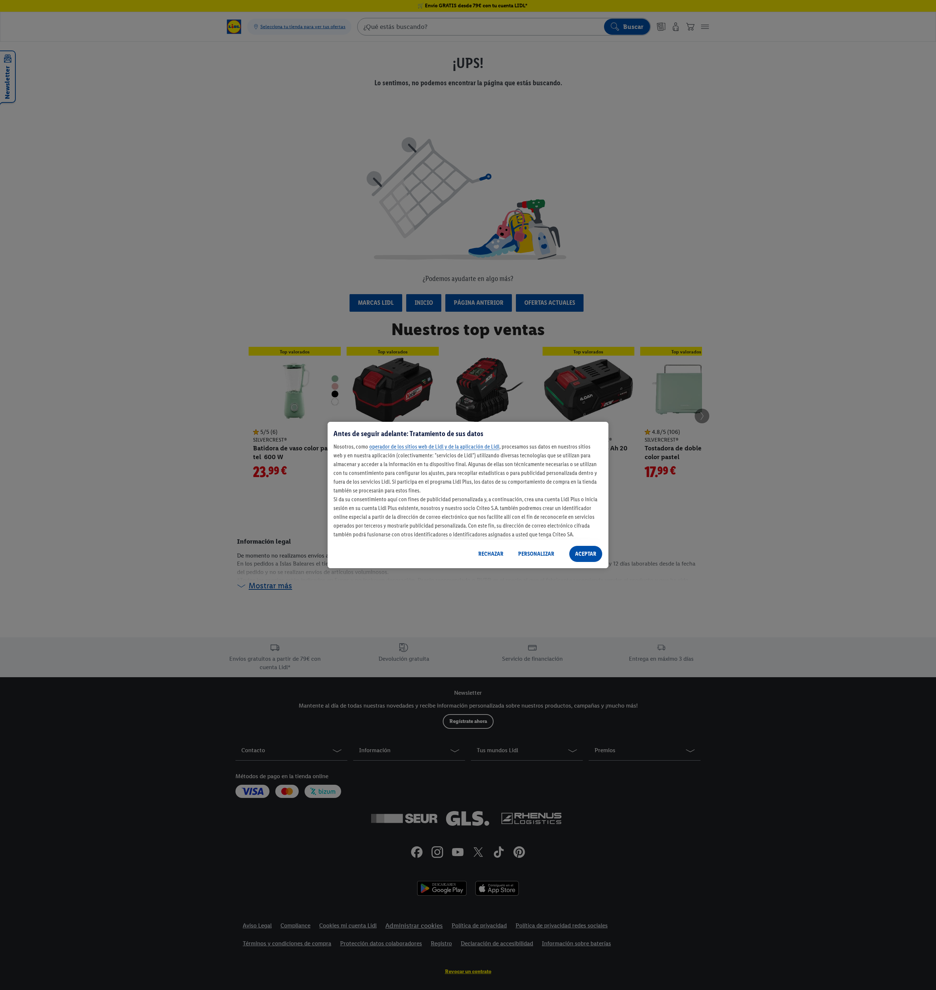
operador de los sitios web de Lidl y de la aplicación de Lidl (434, 446)
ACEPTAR (585, 553)
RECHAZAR (490, 553)
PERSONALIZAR (536, 553)
